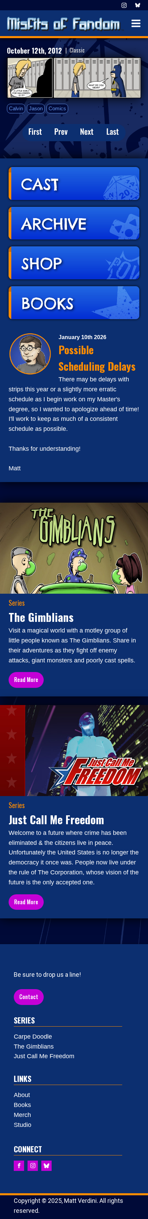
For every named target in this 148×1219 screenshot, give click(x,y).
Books (22, 1104)
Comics (57, 108)
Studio (22, 1124)
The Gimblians (34, 1046)
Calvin (16, 108)
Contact (28, 997)
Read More (26, 679)
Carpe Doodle (33, 1036)
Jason (36, 108)
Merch (22, 1114)
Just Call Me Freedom (44, 1056)
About (22, 1095)
